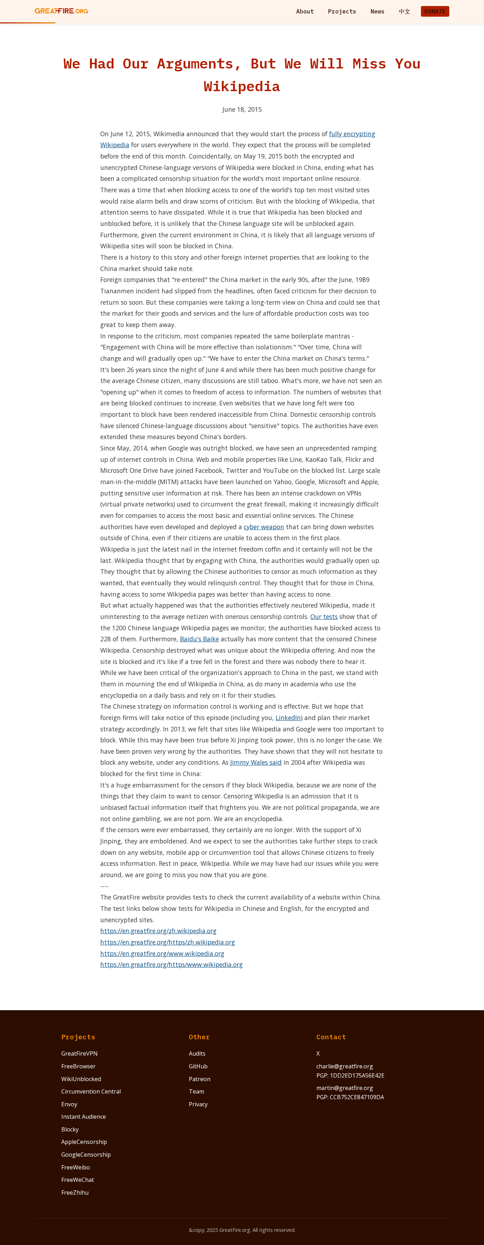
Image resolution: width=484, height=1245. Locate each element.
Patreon (199, 1079)
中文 (404, 11)
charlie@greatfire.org (344, 1066)
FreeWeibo (75, 1167)
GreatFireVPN (79, 1053)
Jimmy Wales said (256, 762)
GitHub (198, 1066)
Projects (342, 11)
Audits (197, 1053)
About (305, 11)
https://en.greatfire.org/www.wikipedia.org (162, 953)
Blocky (70, 1129)
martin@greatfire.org (344, 1088)
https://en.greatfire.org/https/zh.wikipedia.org (167, 942)
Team (196, 1091)
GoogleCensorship (86, 1154)
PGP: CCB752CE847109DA (350, 1097)
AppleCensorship (84, 1142)
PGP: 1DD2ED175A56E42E (350, 1075)
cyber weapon (264, 526)
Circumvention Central (91, 1091)
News (378, 11)
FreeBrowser (78, 1066)
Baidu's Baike (199, 639)
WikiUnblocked (81, 1079)
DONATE (435, 11)
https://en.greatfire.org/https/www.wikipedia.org (171, 964)
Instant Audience (83, 1116)
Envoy (69, 1104)
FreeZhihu (75, 1192)
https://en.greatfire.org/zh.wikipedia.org (158, 930)
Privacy (198, 1104)
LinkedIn (288, 717)
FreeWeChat (77, 1180)
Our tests (324, 616)
